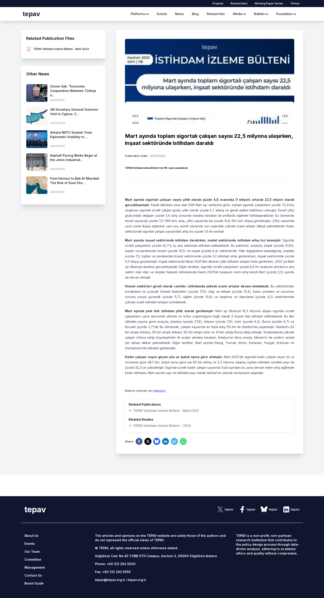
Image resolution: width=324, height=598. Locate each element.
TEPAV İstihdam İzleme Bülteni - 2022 (160, 425)
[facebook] (139, 441)
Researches (216, 14)
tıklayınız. (160, 390)
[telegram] (174, 441)
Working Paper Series (269, 3)
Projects (217, 3)
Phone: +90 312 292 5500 (115, 564)
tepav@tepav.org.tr (110, 580)
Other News (37, 74)
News (179, 14)
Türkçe (295, 3)
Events (162, 14)
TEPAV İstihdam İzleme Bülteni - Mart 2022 (164, 410)
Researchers (239, 3)
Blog (195, 14)
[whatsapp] (183, 441)
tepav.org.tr (137, 580)
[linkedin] (165, 441)
